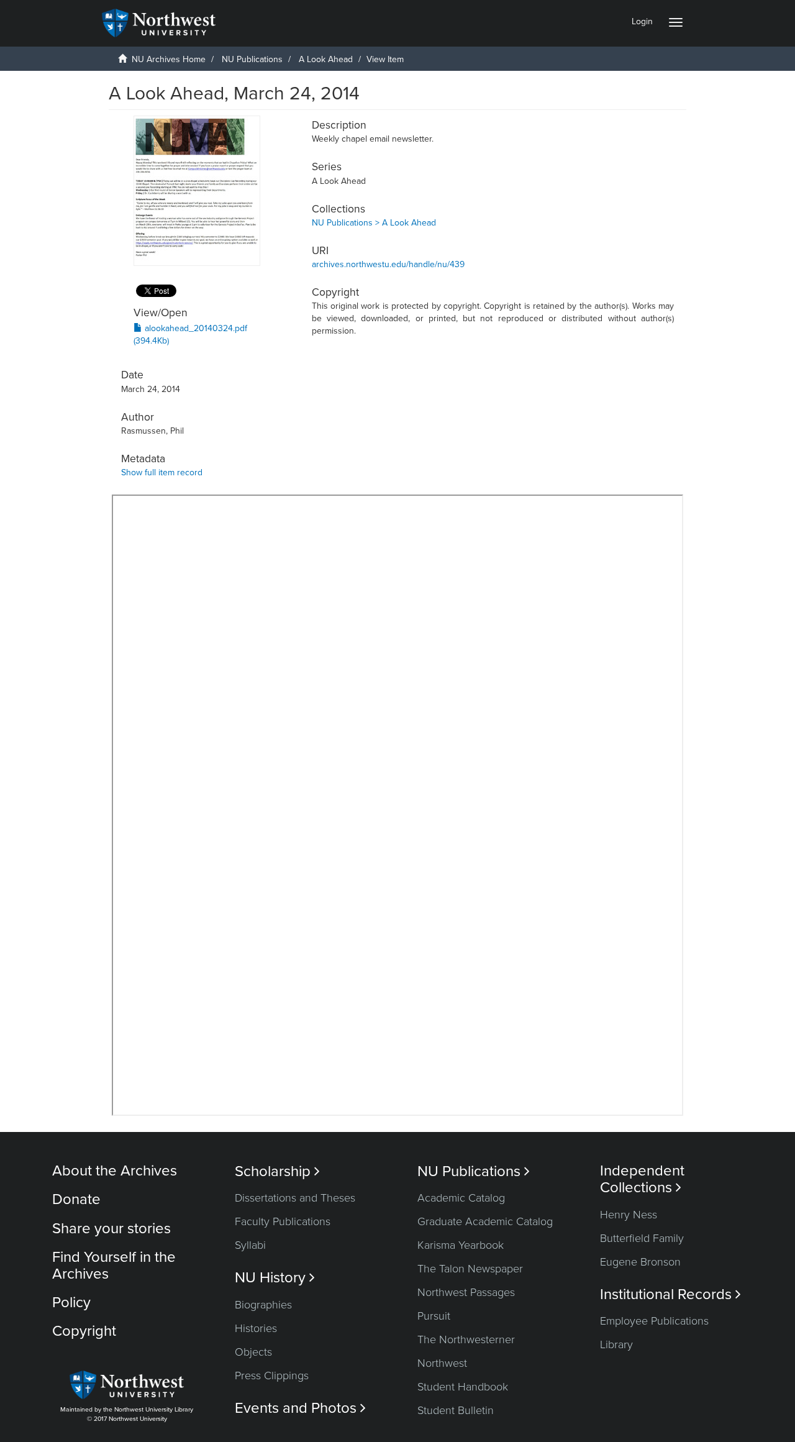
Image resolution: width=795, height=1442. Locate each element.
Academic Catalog (461, 1198)
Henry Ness (628, 1214)
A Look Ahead (326, 59)
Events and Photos (300, 1408)
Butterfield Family (642, 1238)
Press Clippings (272, 1375)
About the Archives (114, 1171)
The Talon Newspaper (470, 1268)
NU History (275, 1278)
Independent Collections (642, 1179)
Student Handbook (462, 1387)
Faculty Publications (282, 1221)
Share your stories (111, 1229)
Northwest (442, 1363)
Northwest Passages (466, 1292)
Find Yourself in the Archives (114, 1265)
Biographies (263, 1305)
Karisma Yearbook (460, 1245)
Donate (76, 1199)
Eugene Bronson (640, 1262)
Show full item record (161, 472)
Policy (71, 1303)
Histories (256, 1328)
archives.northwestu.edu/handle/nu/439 (388, 264)
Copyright (84, 1331)
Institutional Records (670, 1294)
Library (616, 1344)
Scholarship (277, 1171)
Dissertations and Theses (295, 1198)
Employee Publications (654, 1321)
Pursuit (433, 1316)
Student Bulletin (455, 1410)
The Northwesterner (466, 1339)
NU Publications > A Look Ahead (374, 222)
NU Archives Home (169, 59)
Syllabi (250, 1245)
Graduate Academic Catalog (485, 1221)
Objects (253, 1352)
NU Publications (252, 59)
